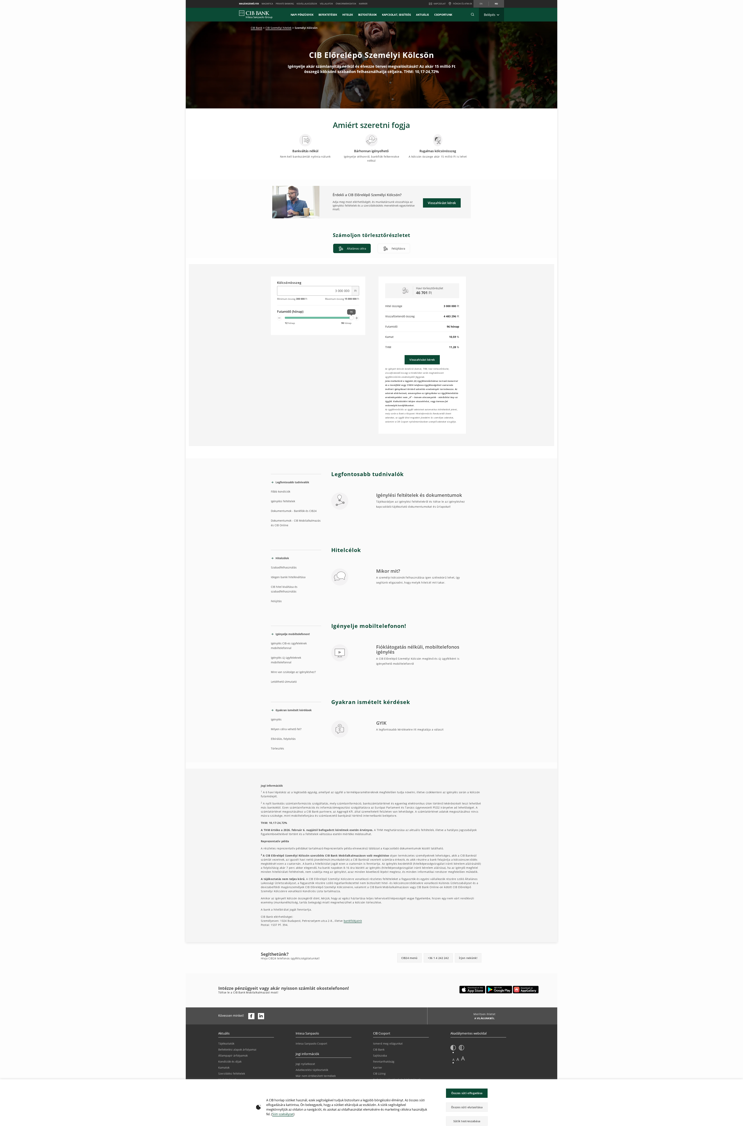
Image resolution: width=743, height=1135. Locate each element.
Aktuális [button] (422, 14)
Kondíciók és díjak (229, 1061)
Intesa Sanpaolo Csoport (311, 1043)
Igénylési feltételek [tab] (283, 501)
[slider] (351, 318)
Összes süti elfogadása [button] (467, 1093)
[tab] (352, 248)
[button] (472, 14)
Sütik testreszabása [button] (466, 1121)
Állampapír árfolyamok (233, 1055)
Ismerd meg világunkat (388, 1043)
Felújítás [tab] (276, 601)
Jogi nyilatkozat (305, 1064)
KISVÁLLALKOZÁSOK (307, 3)
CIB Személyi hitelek (278, 28)
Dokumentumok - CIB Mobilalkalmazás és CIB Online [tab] (296, 523)
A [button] (453, 1059)
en (481, 3)
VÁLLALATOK (326, 3)
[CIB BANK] (255, 14)
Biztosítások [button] (367, 14)
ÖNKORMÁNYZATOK (346, 3)
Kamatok (223, 1067)
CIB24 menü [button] (409, 958)
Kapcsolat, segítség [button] (396, 14)
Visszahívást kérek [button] (442, 203)
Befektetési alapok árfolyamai (237, 1049)
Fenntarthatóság (383, 1061)
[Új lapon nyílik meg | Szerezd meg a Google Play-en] (499, 989)
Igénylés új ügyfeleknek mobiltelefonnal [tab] (286, 660)
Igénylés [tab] (276, 719)
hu (496, 3)
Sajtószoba (380, 1055)
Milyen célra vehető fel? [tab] (286, 729)
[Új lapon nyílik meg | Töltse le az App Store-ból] (472, 989)
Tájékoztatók (226, 1043)
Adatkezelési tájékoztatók (312, 1070)
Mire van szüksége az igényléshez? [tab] (293, 672)
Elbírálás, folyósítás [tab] (283, 739)
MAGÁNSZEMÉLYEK (249, 3)
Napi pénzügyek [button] (302, 14)
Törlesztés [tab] (277, 748)
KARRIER (363, 3)
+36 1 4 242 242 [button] (438, 958)
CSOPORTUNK (443, 14)
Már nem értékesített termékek (316, 1076)
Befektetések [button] (327, 14)
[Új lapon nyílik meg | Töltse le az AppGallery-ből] (526, 989)
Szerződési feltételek (231, 1073)
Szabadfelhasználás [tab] (284, 567)
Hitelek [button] (347, 14)
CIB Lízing (379, 1073)
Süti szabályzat (283, 1114)
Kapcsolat (440, 3)
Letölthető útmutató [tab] (284, 681)
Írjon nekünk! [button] (468, 958)
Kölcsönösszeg (289, 283)
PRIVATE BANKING (285, 3)
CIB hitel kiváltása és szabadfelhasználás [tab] (284, 589)
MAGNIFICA (267, 3)
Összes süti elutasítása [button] (467, 1107)
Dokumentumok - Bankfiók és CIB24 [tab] (294, 511)
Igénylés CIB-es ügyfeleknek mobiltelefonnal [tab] (289, 645)
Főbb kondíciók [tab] (280, 491)
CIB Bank (256, 28)
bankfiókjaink (353, 921)
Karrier (377, 1067)
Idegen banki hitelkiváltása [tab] (288, 577)
